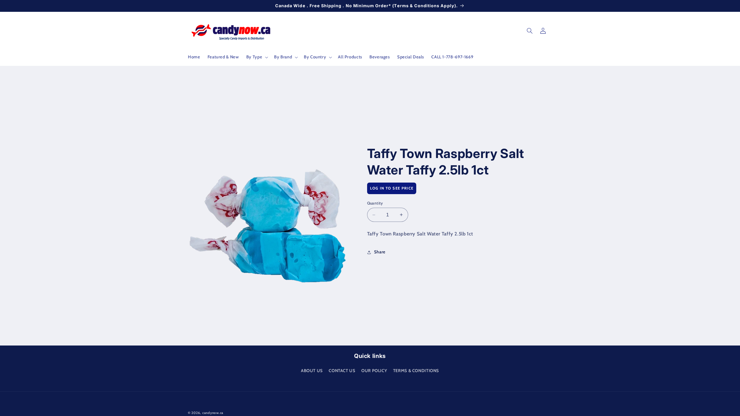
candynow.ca (212, 413)
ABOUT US (312, 370)
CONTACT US (342, 370)
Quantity (375, 203)
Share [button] (380, 252)
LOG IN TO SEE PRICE (392, 188)
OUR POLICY (374, 370)
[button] (256, 57)
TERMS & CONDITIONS (416, 370)
